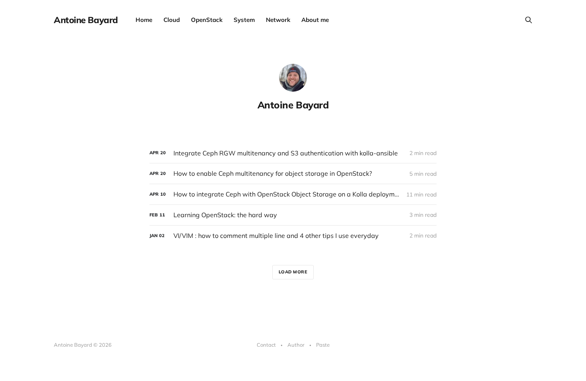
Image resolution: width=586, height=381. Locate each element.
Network (278, 20)
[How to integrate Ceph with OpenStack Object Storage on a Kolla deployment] (293, 194)
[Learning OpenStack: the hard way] (293, 215)
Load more (293, 272)
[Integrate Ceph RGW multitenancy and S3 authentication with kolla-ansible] (293, 153)
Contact (266, 345)
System (244, 20)
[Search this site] (529, 20)
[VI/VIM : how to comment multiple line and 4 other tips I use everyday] (293, 236)
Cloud (171, 20)
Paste (323, 345)
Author (296, 345)
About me (315, 20)
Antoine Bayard (86, 20)
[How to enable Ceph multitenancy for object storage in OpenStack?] (293, 173)
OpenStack (206, 20)
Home (144, 20)
